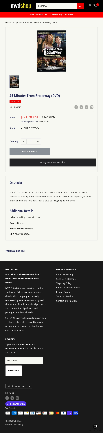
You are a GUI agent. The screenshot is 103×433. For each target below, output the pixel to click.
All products (18, 22)
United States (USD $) (16, 386)
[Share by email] (91, 107)
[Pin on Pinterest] (81, 107)
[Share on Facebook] (76, 107)
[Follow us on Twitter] (12, 398)
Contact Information (66, 300)
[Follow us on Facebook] (7, 398)
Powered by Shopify (14, 424)
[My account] (90, 5)
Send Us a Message (66, 278)
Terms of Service (64, 296)
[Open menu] (6, 6)
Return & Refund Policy (68, 287)
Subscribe (13, 370)
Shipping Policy (63, 283)
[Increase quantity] (38, 141)
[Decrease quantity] (23, 141)
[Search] (80, 6)
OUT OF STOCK (30, 151)
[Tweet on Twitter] (86, 107)
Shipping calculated (29, 121)
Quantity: (14, 141)
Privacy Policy (63, 292)
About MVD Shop (64, 274)
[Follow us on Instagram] (17, 398)
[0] (95, 5)
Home (8, 22)
